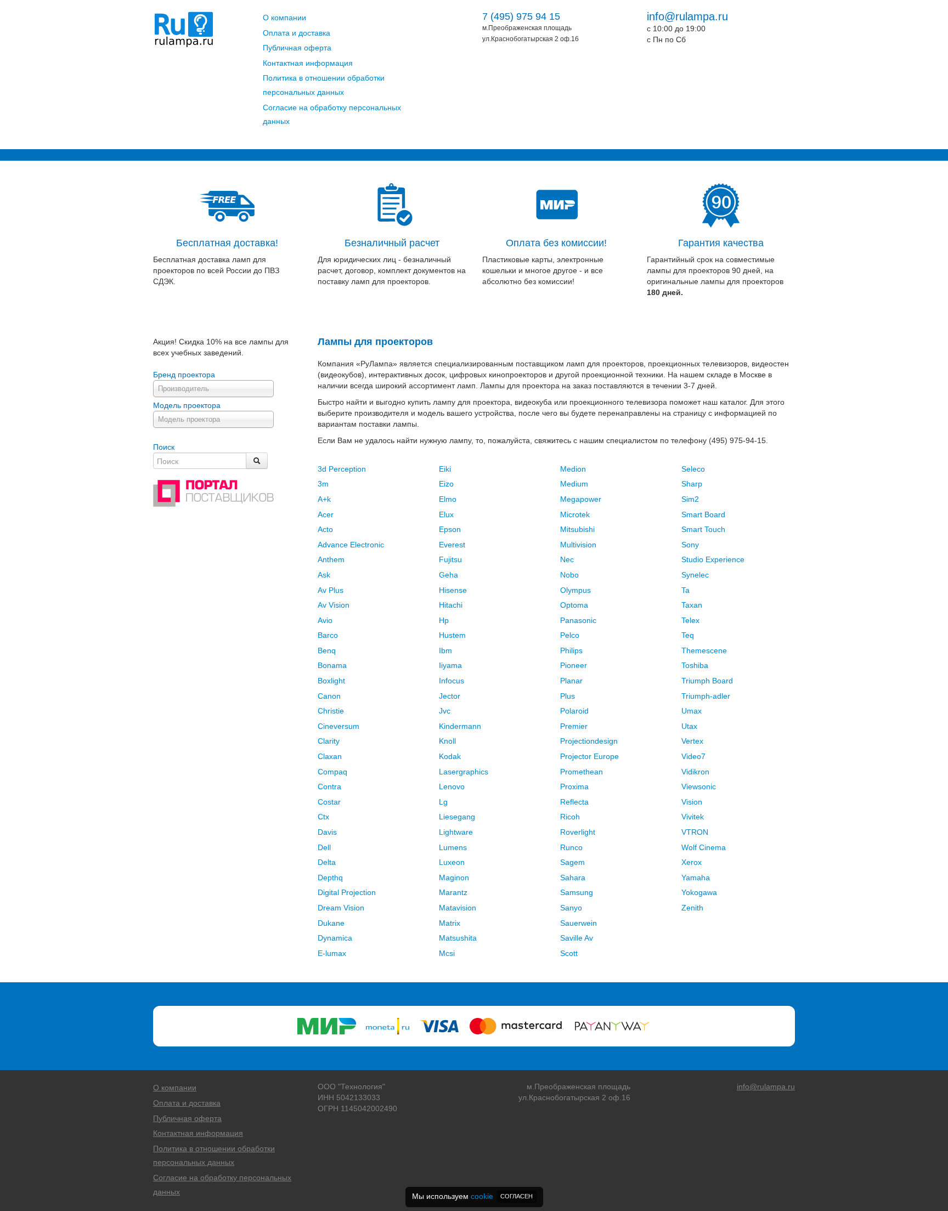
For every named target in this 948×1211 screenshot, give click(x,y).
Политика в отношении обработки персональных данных (324, 85)
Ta (685, 590)
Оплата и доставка (296, 33)
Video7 (693, 756)
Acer (326, 514)
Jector (449, 696)
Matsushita (458, 937)
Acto (325, 529)
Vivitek (692, 816)
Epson (450, 529)
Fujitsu (450, 559)
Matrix (449, 923)
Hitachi (450, 605)
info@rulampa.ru (687, 16)
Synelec (695, 574)
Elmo (447, 499)
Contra (329, 786)
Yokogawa (699, 892)
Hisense (453, 590)
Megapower (580, 499)
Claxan (330, 756)
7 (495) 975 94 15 (521, 16)
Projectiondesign (589, 741)
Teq (687, 635)
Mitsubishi (577, 529)
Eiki (445, 469)
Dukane (331, 923)
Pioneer (573, 665)
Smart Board (703, 514)
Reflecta (574, 801)
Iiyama (450, 665)
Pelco (569, 635)
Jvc (444, 710)
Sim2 (690, 499)
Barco (328, 635)
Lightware (456, 832)
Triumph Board (707, 680)
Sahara (572, 877)
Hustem (452, 635)
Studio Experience (712, 559)
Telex (690, 620)
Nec (567, 559)
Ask (324, 574)
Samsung (576, 892)
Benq (327, 650)
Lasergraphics (463, 771)
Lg (443, 801)
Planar (571, 680)
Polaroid (574, 710)
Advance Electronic (351, 544)
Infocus (451, 680)
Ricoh (570, 816)
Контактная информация (308, 63)
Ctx (323, 816)
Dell (324, 847)
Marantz (453, 892)
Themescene (704, 650)
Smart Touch (703, 529)
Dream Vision (341, 907)
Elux (446, 514)
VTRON (694, 832)
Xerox (691, 862)
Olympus (575, 590)
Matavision (457, 907)
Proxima (574, 786)
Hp (444, 620)
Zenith (692, 907)
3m (323, 483)
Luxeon (452, 862)
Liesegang (457, 816)
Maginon (454, 877)
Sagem (572, 862)
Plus (567, 696)
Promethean (581, 771)
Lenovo (452, 786)
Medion (573, 469)
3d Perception (342, 469)
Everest (452, 544)
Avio (325, 620)
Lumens (453, 847)
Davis (327, 832)
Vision (691, 801)
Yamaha (695, 877)
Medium (574, 483)
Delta (327, 862)
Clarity (329, 741)
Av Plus (330, 590)
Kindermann (460, 726)
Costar (329, 801)
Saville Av (576, 937)
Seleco (693, 469)
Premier (574, 726)
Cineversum (338, 726)
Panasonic (578, 620)
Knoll (447, 741)
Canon (329, 696)
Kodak (450, 756)
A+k (324, 499)
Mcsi (447, 953)
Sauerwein (578, 923)
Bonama (332, 665)
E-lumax (332, 953)
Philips (571, 650)
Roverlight (577, 832)
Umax (691, 710)
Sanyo (571, 907)
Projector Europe (589, 756)
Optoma (574, 605)
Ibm (445, 650)
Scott (569, 953)
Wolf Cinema (703, 847)
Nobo (569, 574)
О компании (284, 17)
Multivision (578, 544)
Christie (331, 710)
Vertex (692, 741)
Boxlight (331, 680)
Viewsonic (698, 786)
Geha (448, 574)
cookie (482, 1196)
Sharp (691, 483)
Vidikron (695, 771)
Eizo (446, 483)
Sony (690, 544)
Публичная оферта (297, 47)
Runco (571, 847)
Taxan (691, 605)
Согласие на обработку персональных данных (332, 114)
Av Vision (333, 605)
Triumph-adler (705, 696)
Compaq (332, 771)
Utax (689, 726)
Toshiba (694, 665)
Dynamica (335, 937)
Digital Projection (347, 892)
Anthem (331, 559)
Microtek (575, 514)
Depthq (330, 877)
